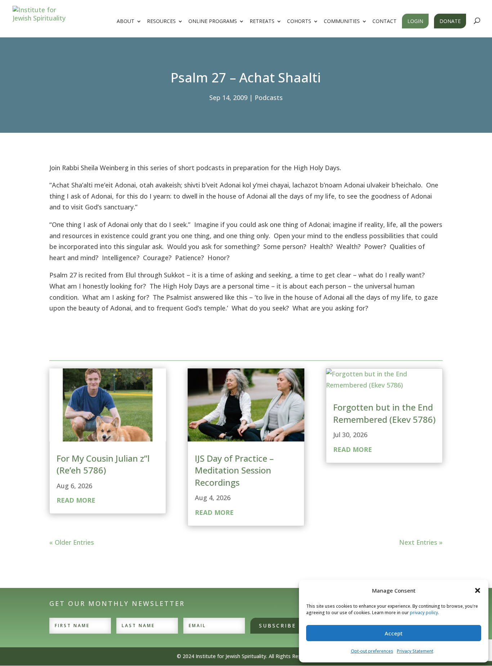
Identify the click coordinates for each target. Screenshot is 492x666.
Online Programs (212, 21)
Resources (161, 21)
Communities (342, 21)
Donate (450, 21)
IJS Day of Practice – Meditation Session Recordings (234, 470)
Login (415, 21)
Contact (384, 21)
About (125, 21)
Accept (394, 633)
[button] (477, 590)
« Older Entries (71, 542)
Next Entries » (421, 542)
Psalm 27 (63, 275)
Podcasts (269, 97)
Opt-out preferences (372, 651)
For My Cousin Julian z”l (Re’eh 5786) (103, 464)
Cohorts (299, 21)
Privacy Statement (415, 651)
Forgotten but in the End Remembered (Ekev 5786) (384, 413)
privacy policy (424, 613)
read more (76, 500)
